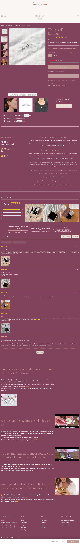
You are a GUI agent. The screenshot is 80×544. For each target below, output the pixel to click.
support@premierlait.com (41, 2)
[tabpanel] (40, 298)
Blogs (43, 525)
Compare (52, 80)
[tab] (11, 237)
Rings (22, 525)
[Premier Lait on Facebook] (2, 525)
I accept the (57, 71)
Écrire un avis (75, 236)
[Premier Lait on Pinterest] (6, 525)
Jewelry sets (25, 530)
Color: (51, 52)
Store (23, 520)
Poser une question (66, 236)
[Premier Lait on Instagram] (10, 525)
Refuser (64, 541)
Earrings (23, 527)
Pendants (24, 522)
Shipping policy (65, 525)
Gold (50, 55)
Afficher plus (40, 352)
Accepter (73, 541)
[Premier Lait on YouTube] (14, 525)
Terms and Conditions (67, 520)
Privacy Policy (65, 522)
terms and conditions (61, 71)
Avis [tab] (3, 237)
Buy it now (63, 75)
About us (44, 520)
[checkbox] (19, 242)
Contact (43, 527)
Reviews (43, 522)
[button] (12, 209)
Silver (55, 55)
